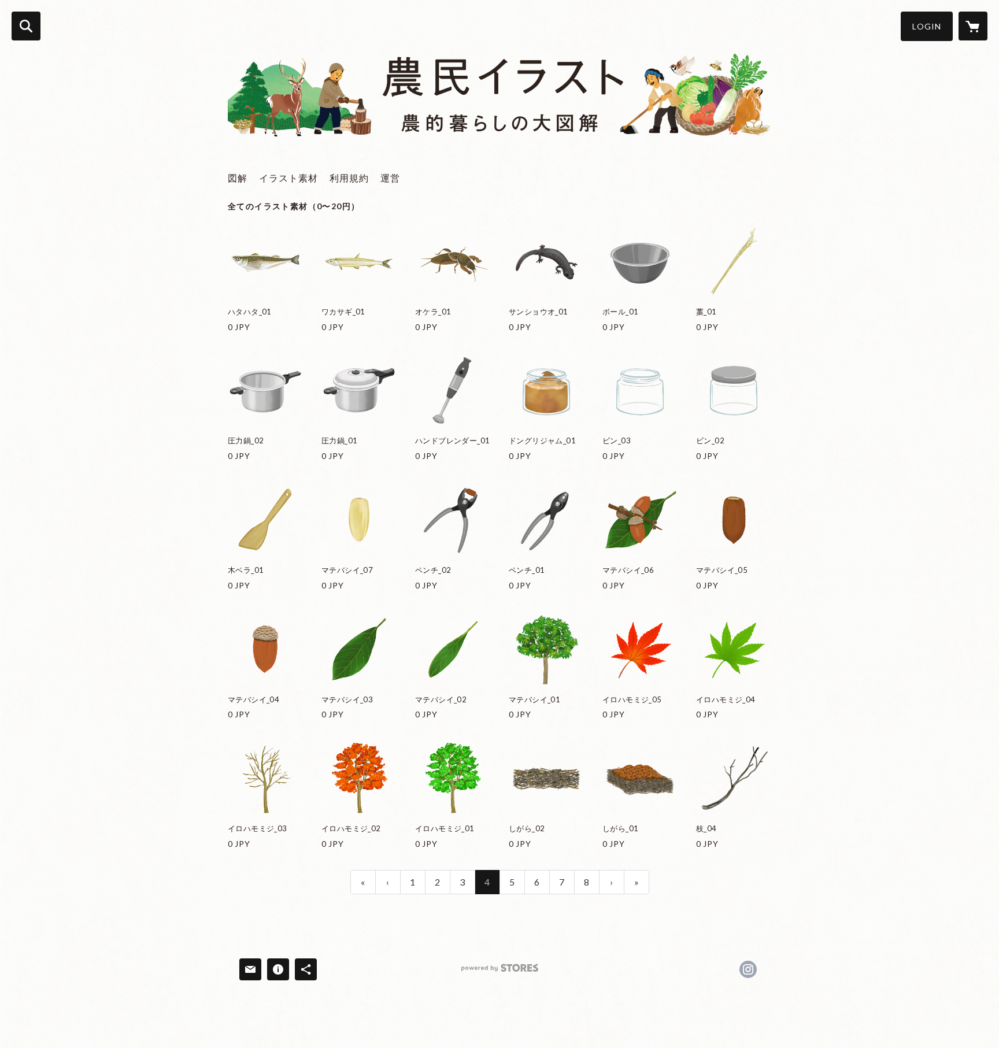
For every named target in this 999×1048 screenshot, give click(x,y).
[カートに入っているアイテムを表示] (973, 26)
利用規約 (349, 177)
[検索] (26, 26)
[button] (927, 26)
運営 (390, 177)
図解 (237, 177)
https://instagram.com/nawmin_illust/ (748, 969)
